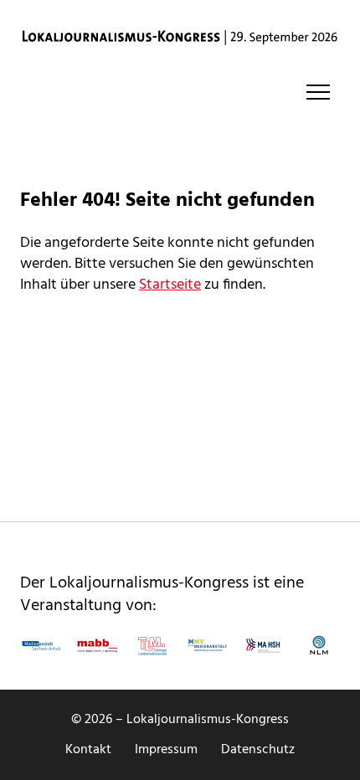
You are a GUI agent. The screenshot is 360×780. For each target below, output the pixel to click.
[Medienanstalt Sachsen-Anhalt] (41, 645)
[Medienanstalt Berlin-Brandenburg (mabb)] (96, 645)
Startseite (170, 285)
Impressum (166, 750)
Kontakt (88, 750)
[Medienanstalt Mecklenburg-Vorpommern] (208, 645)
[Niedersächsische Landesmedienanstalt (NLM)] (319, 645)
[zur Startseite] (180, 37)
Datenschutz (258, 750)
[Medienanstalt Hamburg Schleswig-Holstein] (263, 645)
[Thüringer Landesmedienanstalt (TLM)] (152, 645)
